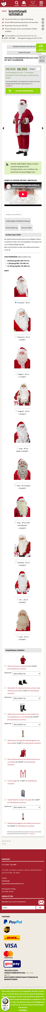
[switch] (5, 1008)
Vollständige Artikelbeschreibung (18, 221)
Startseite (4, 3)
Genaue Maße (26, 228)
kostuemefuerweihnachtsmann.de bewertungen (21, 978)
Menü (41, 5)
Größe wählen (42, 60)
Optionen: (8, 673)
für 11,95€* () (22, 782)
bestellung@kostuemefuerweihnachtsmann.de (21, 36)
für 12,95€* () (23, 690)
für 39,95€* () (23, 824)
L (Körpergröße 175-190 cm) (18, 263)
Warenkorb (33, 5)
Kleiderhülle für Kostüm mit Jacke (19, 800)
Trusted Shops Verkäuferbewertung (14, 971)
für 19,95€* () (24, 741)
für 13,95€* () (23, 801)
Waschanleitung (11, 228)
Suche (16, 5)
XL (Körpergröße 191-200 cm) (18, 266)
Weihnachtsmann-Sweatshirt (18, 666)
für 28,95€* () (23, 762)
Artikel (23, 5)
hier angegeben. (31, 833)
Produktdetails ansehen (16, 669)
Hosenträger (12, 781)
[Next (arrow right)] (5, 843)
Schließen (23, 1010)
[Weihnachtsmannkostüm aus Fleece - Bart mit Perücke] (23, 127)
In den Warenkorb (41, 50)
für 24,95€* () (22, 667)
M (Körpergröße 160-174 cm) (18, 261)
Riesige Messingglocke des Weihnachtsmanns (23, 823)
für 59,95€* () (23, 717)
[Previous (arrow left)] (3, 843)
